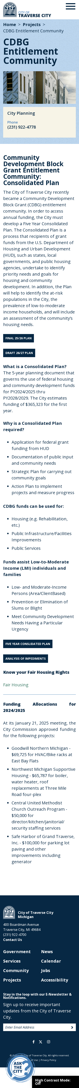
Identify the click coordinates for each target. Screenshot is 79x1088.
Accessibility (54, 980)
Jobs (45, 970)
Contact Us (12, 939)
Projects (32, 24)
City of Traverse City (27, 9)
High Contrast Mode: (52, 1082)
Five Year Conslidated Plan (27, 644)
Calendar (51, 961)
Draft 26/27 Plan (19, 353)
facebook (34, 1041)
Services (12, 961)
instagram (49, 1041)
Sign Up (72, 1027)
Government (17, 951)
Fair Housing (16, 685)
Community (16, 970)
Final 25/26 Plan (18, 338)
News (47, 951)
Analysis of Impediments (25, 658)
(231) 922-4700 (14, 934)
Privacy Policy (48, 1060)
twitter (40, 1042)
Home (9, 24)
